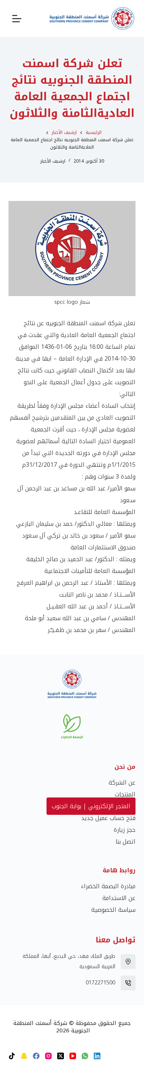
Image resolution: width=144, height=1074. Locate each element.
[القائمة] (16, 18)
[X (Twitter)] (60, 1056)
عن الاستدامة (119, 898)
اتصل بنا (126, 841)
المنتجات (125, 794)
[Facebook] (36, 1056)
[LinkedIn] (97, 1056)
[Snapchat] (24, 1056)
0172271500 (100, 983)
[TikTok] (11, 1056)
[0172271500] (128, 983)
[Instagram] (48, 1056)
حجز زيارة (125, 829)
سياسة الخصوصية (113, 909)
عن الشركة (122, 782)
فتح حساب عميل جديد (108, 818)
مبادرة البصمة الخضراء (108, 886)
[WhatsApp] (85, 1056)
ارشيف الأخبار (52, 161)
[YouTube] (72, 1056)
